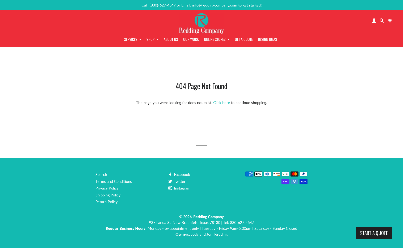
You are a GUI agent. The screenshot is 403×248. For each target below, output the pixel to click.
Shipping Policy (108, 195)
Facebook (181, 174)
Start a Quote (374, 232)
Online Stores (215, 39)
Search (101, 174)
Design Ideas (267, 39)
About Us (171, 39)
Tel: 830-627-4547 (238, 222)
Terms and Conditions (114, 181)
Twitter (179, 181)
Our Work (191, 39)
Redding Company (208, 216)
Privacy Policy (107, 188)
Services (131, 39)
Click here (221, 102)
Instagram (181, 188)
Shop (151, 39)
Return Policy (107, 201)
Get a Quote (244, 39)
